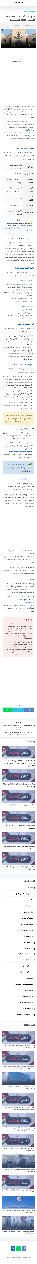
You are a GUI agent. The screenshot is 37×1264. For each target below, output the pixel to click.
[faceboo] (24, 1248)
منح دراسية (29, 906)
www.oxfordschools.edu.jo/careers (20, 452)
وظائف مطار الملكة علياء (25, 1003)
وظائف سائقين (28, 949)
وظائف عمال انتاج (27, 960)
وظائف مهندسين (28, 1009)
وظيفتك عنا (18, 3)
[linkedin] (13, 1248)
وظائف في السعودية (26, 972)
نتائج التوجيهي (28, 912)
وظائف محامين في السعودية (24, 984)
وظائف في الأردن (28, 11)
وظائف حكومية (29, 602)
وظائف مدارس (29, 990)
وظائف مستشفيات (27, 996)
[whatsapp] (18, 1248)
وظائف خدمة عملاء (27, 943)
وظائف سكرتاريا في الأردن (25, 954)
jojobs (32, 25)
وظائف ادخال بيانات (27, 924)
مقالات (31, 900)
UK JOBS (30, 888)
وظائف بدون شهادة (27, 930)
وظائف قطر (29, 978)
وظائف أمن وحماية (27, 918)
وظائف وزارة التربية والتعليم (24, 1015)
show (19, 62)
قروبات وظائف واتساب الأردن (24, 894)
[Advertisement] (18, 83)
